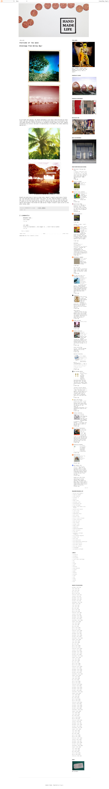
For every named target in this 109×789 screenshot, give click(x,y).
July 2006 (74, 748)
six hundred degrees (78, 535)
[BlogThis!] (40, 208)
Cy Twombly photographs (83, 446)
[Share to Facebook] (43, 208)
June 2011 (74, 660)
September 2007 (76, 727)
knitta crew (76, 516)
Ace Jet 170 (77, 267)
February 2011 (75, 666)
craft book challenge (78, 559)
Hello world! (77, 205)
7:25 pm (25, 221)
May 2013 (74, 626)
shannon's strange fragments (78, 534)
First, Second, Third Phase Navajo (83, 259)
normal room (76, 524)
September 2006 (76, 745)
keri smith (76, 515)
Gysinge (76, 348)
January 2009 (75, 703)
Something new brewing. (79, 478)
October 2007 (75, 726)
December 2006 (75, 741)
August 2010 (75, 675)
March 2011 (75, 664)
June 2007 (74, 732)
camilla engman (78, 181)
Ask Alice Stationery (79, 428)
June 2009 (74, 696)
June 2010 (74, 678)
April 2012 (75, 645)
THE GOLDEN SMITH (78, 371)
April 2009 (75, 699)
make (74, 571)
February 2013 (75, 630)
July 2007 (74, 730)
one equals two (78, 465)
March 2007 (75, 736)
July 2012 (74, 641)
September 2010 (76, 673)
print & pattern (78, 213)
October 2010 (75, 672)
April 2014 (75, 609)
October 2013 (75, 618)
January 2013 (75, 632)
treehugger (76, 547)
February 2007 (75, 738)
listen (75, 569)
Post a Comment (25, 231)
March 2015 (75, 593)
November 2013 (75, 617)
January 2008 (75, 721)
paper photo (76, 525)
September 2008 (76, 709)
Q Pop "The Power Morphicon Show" (82, 458)
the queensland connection (80, 541)
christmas (75, 557)
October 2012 (75, 636)
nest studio (76, 522)
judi (24, 225)
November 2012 (75, 635)
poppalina (75, 527)
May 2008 (74, 715)
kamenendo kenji (77, 513)
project (75, 574)
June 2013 (74, 624)
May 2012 (74, 644)
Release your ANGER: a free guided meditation (80, 401)
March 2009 (75, 700)
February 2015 (75, 594)
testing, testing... (83, 415)
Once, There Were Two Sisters (80, 388)
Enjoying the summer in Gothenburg (83, 183)
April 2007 (75, 735)
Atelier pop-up (83, 193)
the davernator (77, 540)
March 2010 (75, 682)
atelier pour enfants (79, 191)
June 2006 (74, 750)
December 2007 (75, 723)
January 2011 (75, 667)
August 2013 (75, 621)
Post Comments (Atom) (32, 235)
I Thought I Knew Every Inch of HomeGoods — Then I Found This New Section (80, 172)
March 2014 (75, 611)
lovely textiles (77, 519)
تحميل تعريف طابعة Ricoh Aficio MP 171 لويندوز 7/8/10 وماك (83, 357)
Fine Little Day (78, 347)
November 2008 (75, 706)
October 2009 (75, 690)
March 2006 (75, 754)
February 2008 (75, 720)
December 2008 (75, 705)
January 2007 (75, 739)
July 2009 (74, 694)
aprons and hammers (78, 493)
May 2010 (74, 679)
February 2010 (75, 684)
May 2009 (74, 697)
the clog (75, 538)
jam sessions (76, 568)
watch (74, 580)
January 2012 (75, 650)
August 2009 (75, 693)
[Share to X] (41, 208)
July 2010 (74, 676)
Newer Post (22, 233)
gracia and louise (78, 509)
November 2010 (75, 670)
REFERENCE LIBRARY (78, 257)
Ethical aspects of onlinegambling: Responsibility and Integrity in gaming (80, 246)
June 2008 (74, 714)
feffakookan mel (77, 503)
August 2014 (75, 603)
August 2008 (75, 711)
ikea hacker (76, 512)
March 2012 (75, 647)
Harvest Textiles (78, 353)
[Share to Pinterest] (44, 208)
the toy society (77, 546)
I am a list (76, 510)
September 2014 (76, 602)
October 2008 (75, 708)
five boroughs (76, 505)
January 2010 (75, 685)
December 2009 (75, 687)
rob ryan (75, 531)
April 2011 (75, 663)
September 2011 (76, 655)
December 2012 (75, 633)
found (74, 563)
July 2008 (74, 712)
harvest (75, 566)
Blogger (61, 785)
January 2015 (75, 596)
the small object (77, 544)
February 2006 (75, 755)
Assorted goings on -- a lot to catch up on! (83, 334)
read (74, 575)
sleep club (76, 537)
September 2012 (76, 638)
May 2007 (74, 733)
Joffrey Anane (83, 321)
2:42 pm (25, 228)
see (24, 209)
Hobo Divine (77, 454)
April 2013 (75, 627)
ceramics (75, 556)
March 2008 (75, 718)
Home (44, 233)
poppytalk (76, 295)
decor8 (75, 499)
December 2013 (75, 615)
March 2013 (75, 629)
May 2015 (74, 591)
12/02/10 (75, 554)
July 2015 (74, 588)
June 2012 (74, 642)
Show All (86, 487)
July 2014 (74, 605)
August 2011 (75, 657)
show (74, 578)
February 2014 (75, 612)
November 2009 (75, 688)
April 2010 (75, 681)
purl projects (76, 530)
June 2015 (74, 590)
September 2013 (76, 620)
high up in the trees (79, 477)
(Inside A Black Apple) (80, 387)
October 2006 (75, 744)
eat (74, 562)
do (73, 560)
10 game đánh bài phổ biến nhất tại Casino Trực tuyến (83, 431)
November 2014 (75, 599)
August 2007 (75, 729)
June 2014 (74, 606)
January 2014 (75, 614)
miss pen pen (76, 521)
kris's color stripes (78, 518)
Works (75, 268)
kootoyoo (76, 243)
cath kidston (76, 496)
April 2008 (75, 717)
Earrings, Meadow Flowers (83, 373)
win (74, 581)
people (75, 572)
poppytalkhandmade (78, 528)
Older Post (65, 233)
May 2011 (74, 661)
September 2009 (76, 691)
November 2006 (75, 742)
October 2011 (75, 654)
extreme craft (76, 502)
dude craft (76, 500)
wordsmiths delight (78, 549)
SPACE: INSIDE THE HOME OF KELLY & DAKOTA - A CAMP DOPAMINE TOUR (83, 229)
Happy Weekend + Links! (83, 297)
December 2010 (75, 669)
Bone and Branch (78, 399)
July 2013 (74, 623)
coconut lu (76, 497)
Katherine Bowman (78, 444)
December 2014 (75, 597)
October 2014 (75, 600)
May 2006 (74, 751)
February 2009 (75, 702)
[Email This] (38, 208)
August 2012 (75, 639)
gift (74, 565)
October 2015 (75, 587)
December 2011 (75, 651)
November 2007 (75, 724)
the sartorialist (77, 543)
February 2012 (75, 648)
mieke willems (77, 320)
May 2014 (74, 608)
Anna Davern (77, 310)
